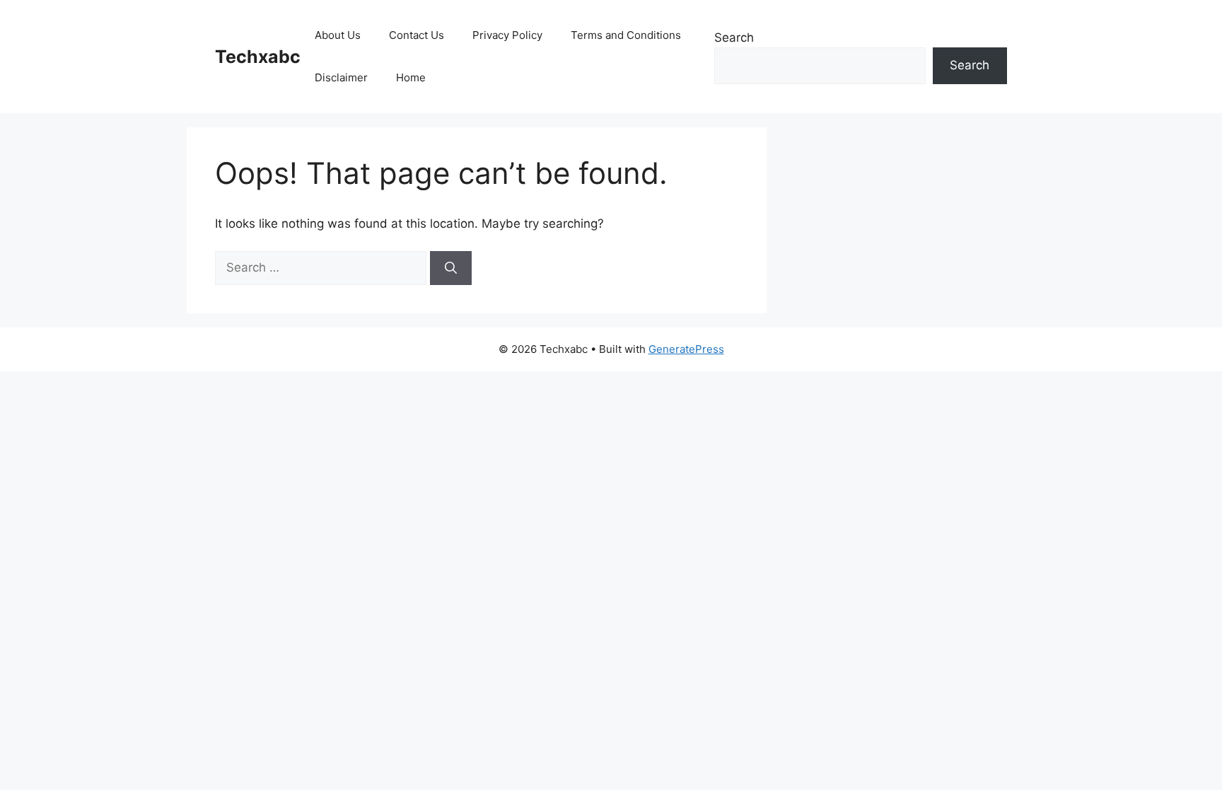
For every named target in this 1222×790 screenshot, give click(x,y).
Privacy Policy (507, 35)
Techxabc (258, 56)
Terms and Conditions (626, 35)
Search (734, 37)
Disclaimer (341, 77)
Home (411, 77)
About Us (338, 35)
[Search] (451, 268)
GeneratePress (686, 349)
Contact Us (416, 35)
